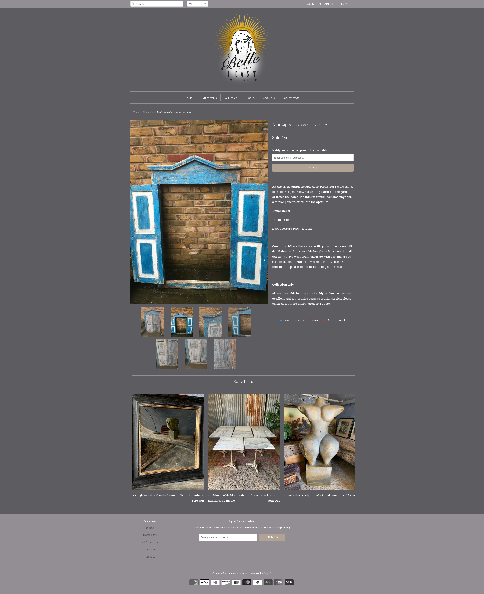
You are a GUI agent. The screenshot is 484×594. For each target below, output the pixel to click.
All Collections (150, 542)
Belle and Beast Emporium (235, 573)
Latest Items (209, 98)
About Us (269, 98)
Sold (251, 98)
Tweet (286, 320)
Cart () (327, 3)
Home (188, 98)
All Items (231, 98)
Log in (310, 3)
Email (341, 320)
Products (147, 112)
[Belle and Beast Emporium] (242, 50)
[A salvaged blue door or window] (199, 212)
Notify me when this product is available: (300, 150)
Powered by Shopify (261, 573)
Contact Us (291, 98)
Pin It (315, 320)
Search (150, 527)
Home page (150, 535)
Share (301, 320)
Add (328, 320)
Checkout (344, 3)
